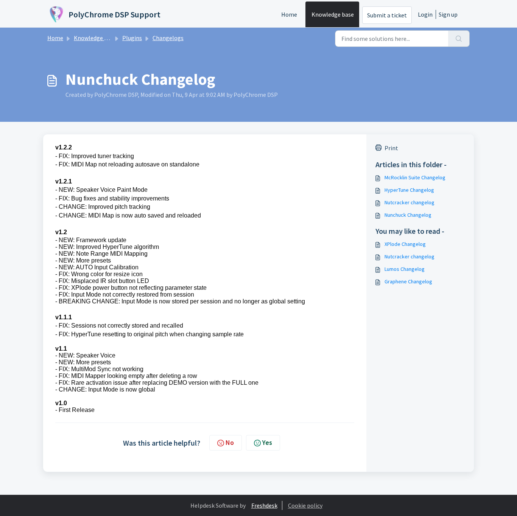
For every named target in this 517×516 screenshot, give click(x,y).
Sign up (448, 14)
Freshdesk (264, 505)
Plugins (132, 38)
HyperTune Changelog (409, 190)
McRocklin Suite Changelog (415, 177)
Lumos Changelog (405, 269)
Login (425, 14)
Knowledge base (332, 14)
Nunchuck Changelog (408, 214)
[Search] (459, 38)
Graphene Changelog (408, 281)
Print (391, 148)
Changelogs (168, 38)
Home (289, 14)
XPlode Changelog (405, 244)
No (230, 442)
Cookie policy (305, 505)
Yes (267, 442)
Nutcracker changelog (409, 202)
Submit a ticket (387, 15)
